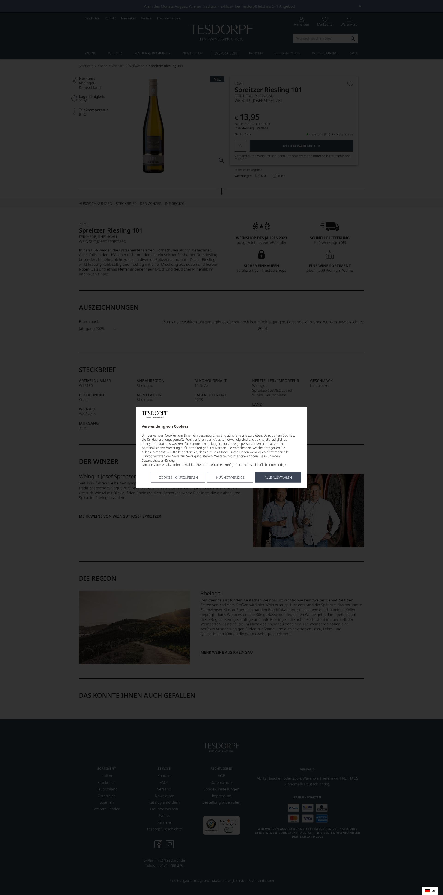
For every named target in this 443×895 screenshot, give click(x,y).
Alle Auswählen (278, 477)
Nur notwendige (230, 477)
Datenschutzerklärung (158, 460)
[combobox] (430, 891)
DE (433, 890)
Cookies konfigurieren (178, 477)
